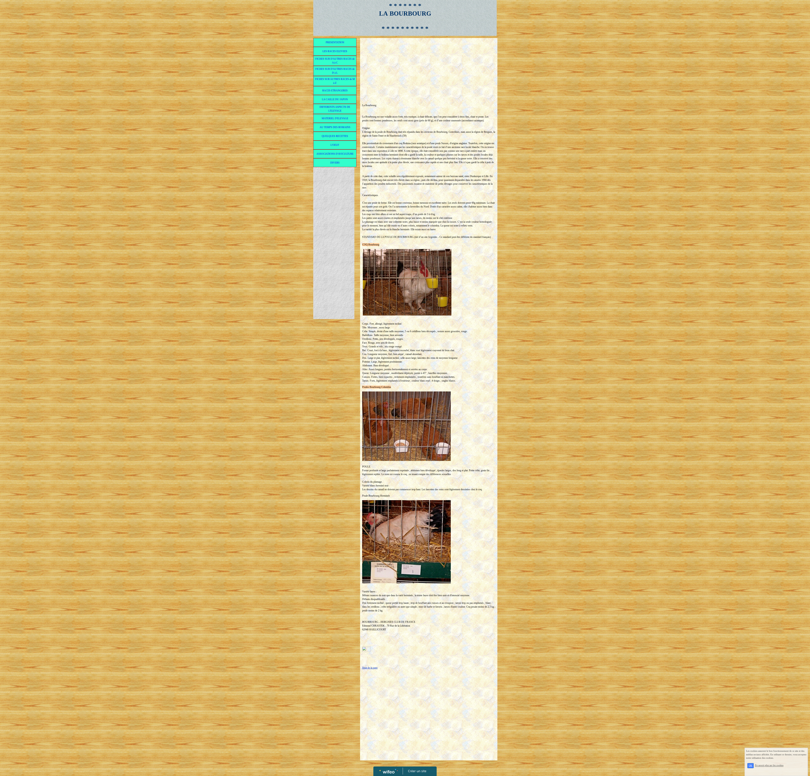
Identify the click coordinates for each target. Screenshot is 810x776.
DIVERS (335, 162)
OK (750, 765)
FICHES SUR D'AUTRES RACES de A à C (335, 60)
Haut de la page (370, 667)
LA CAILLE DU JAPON (335, 99)
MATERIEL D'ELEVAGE (335, 118)
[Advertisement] (333, 253)
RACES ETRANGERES (335, 90)
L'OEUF (335, 145)
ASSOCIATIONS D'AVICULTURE (335, 153)
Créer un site (417, 771)
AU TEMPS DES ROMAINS (335, 127)
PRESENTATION (335, 42)
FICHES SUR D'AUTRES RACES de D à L (335, 71)
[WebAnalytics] (366, 648)
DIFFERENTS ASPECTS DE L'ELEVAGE (335, 109)
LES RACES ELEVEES (335, 51)
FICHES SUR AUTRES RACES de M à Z (335, 81)
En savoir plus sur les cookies (769, 765)
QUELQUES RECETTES (335, 136)
